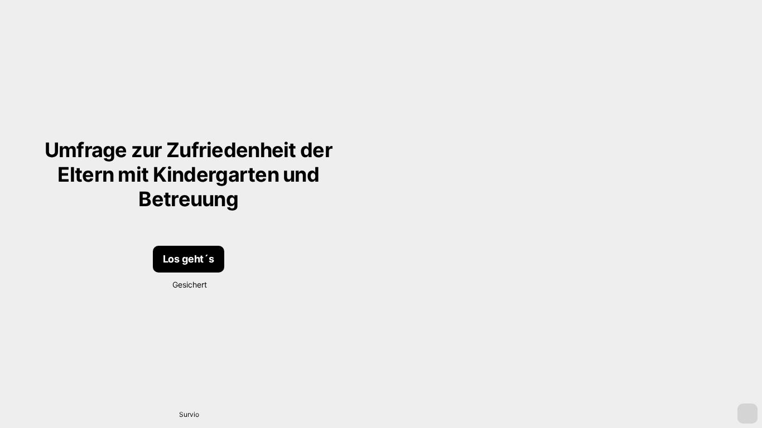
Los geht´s (188, 259)
